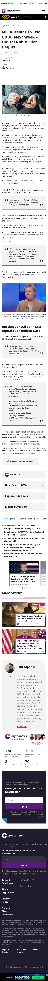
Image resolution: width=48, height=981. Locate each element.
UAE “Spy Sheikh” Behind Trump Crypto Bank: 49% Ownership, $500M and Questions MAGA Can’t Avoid (22, 547)
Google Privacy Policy (19, 814)
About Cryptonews (8, 891)
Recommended (25, 519)
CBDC (13, 130)
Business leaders (9, 441)
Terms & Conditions (7, 882)
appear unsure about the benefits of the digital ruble (24, 437)
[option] (24, 573)
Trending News (9, 519)
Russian (9, 123)
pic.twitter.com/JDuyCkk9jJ (20, 413)
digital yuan (23, 171)
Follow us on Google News (22, 461)
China (14, 171)
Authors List (37, 742)
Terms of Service (37, 814)
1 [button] (22, 587)
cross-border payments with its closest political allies (24, 452)
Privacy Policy (5, 900)
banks (29, 441)
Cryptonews (5, 26)
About (35, 949)
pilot (24, 123)
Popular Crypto (5, 950)
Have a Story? (27, 880)
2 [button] (24, 587)
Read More (22, 726)
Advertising (25, 886)
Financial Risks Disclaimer (7, 911)
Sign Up (24, 806)
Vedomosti (9, 147)
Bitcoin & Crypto (21, 950)
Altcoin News (15, 26)
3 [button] (26, 587)
